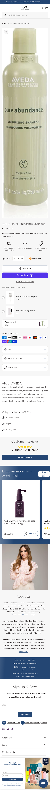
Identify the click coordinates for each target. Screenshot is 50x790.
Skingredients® (18, 615)
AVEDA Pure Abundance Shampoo (18, 23)
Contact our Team (13, 723)
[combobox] (25, 15)
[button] (46, 8)
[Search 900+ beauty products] (5, 15)
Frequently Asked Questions (36, 723)
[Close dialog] (47, 760)
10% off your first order (25, 667)
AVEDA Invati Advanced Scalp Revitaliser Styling (19, 522)
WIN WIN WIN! (12, 779)
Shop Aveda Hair (44, 474)
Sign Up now (25, 715)
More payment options (25, 281)
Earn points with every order (25, 673)
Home (4, 23)
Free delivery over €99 (25, 660)
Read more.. (23, 651)
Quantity (6, 258)
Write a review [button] (25, 457)
